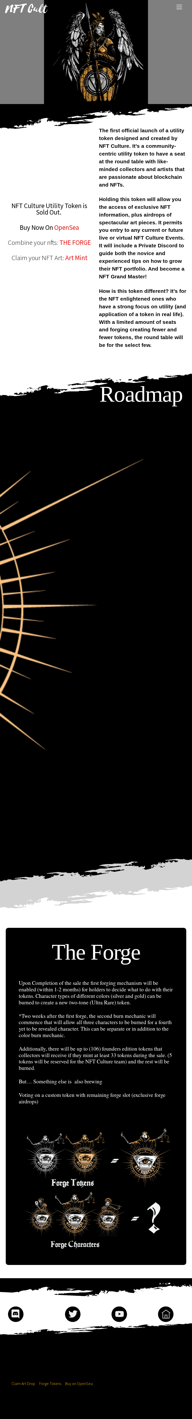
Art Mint (76, 258)
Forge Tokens (50, 1383)
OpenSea (66, 227)
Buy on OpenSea (79, 1383)
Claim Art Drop (23, 1383)
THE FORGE (75, 242)
